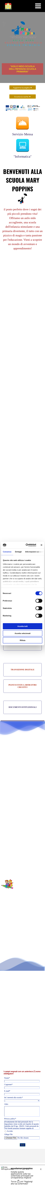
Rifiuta (22, 640)
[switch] (38, 601)
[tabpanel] (22, 213)
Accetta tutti (22, 626)
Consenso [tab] (7, 552)
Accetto (10, 1131)
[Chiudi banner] (41, 545)
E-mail (7, 1091)
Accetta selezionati (22, 633)
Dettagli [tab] (18, 552)
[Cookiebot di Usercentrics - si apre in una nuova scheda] (27, 545)
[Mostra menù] (38, 5)
